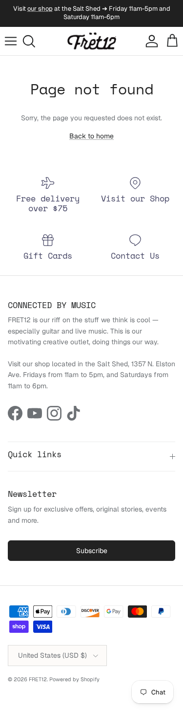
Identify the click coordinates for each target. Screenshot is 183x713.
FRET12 (38, 679)
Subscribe (91, 550)
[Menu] (10, 41)
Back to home (91, 136)
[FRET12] (91, 41)
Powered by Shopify (74, 679)
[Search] (32, 41)
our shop (40, 8)
